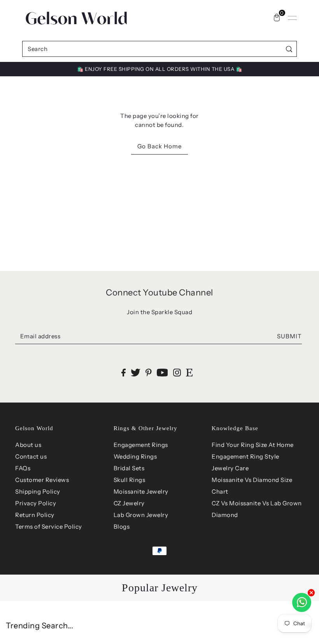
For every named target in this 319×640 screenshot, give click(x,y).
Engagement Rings (141, 444)
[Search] (289, 48)
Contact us (31, 456)
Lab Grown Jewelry (141, 515)
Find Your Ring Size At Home (253, 444)
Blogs (122, 526)
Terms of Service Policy (48, 526)
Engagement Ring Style (245, 456)
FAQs (22, 468)
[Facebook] (123, 371)
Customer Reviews (42, 480)
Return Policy (34, 515)
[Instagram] (177, 371)
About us (28, 444)
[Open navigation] (292, 18)
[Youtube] (162, 371)
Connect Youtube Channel (159, 292)
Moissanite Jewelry (141, 491)
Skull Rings (129, 480)
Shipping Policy (37, 491)
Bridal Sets (129, 468)
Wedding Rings (135, 456)
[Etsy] (189, 371)
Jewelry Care (230, 468)
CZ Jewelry (129, 503)
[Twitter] (135, 371)
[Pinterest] (148, 371)
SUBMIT (289, 336)
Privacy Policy (35, 503)
